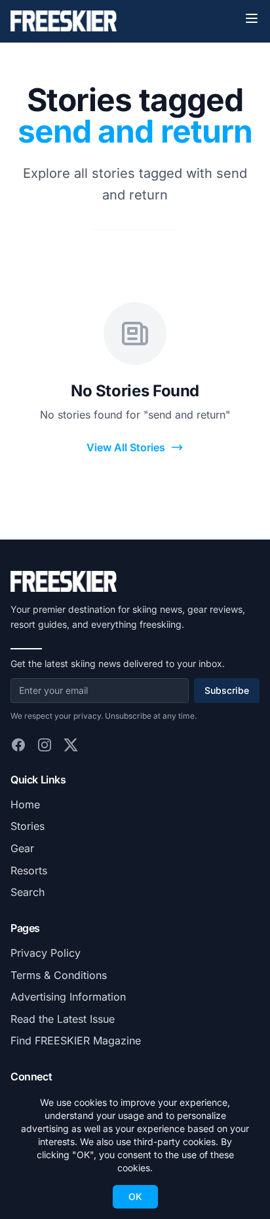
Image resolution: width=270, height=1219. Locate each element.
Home (25, 804)
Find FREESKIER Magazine (75, 1040)
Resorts (28, 870)
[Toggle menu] (252, 18)
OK (135, 1196)
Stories (27, 826)
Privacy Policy (45, 952)
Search (27, 892)
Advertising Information (68, 996)
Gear (22, 848)
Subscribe (226, 690)
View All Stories (126, 447)
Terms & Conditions (58, 975)
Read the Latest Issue (62, 1018)
